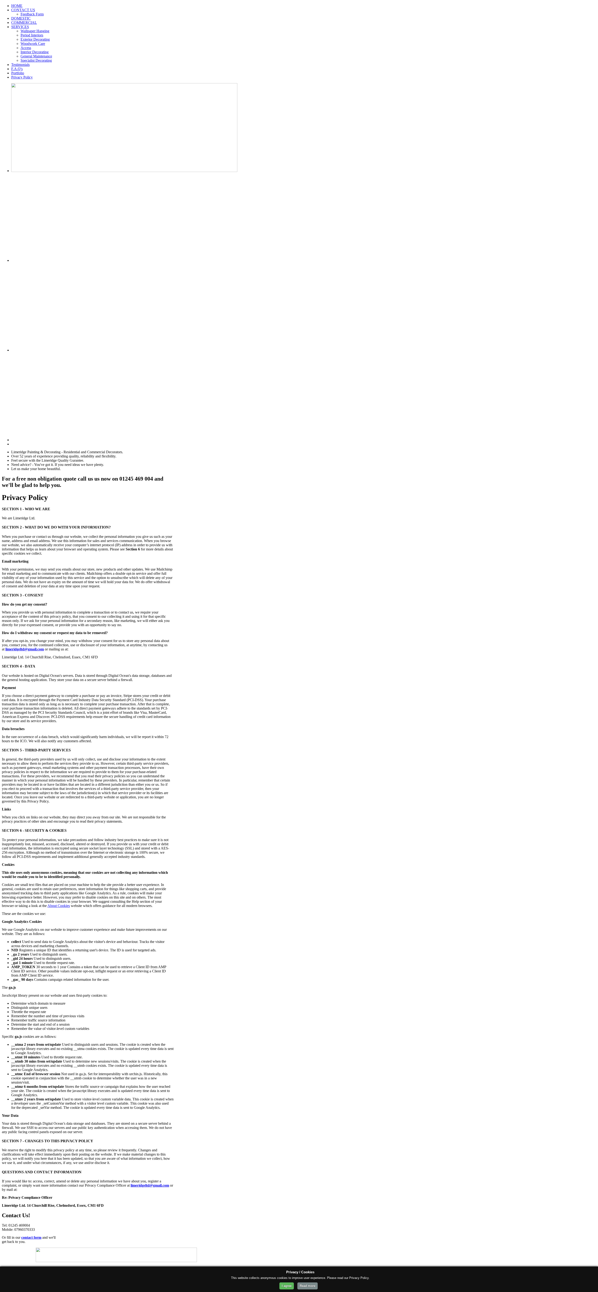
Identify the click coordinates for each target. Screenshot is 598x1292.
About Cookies (58, 906)
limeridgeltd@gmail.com (24, 649)
